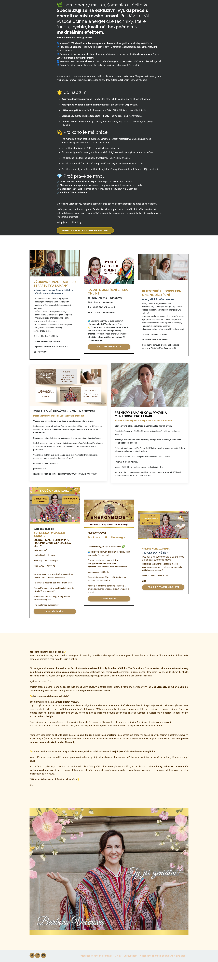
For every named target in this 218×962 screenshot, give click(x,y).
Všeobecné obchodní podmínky (96, 955)
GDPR (118, 955)
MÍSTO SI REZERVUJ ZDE (109, 346)
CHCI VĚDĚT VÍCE (54, 611)
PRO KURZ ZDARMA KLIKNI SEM (163, 587)
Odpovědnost (130, 955)
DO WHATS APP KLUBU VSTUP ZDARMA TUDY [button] (85, 230)
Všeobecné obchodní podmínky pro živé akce (162, 955)
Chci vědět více (109, 598)
